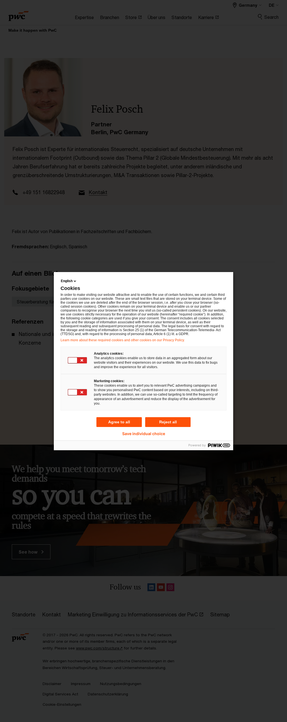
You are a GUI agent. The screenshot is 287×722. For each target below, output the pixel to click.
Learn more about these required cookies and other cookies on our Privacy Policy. (123, 340)
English (67, 281)
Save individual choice (143, 433)
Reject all (168, 422)
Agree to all (119, 422)
